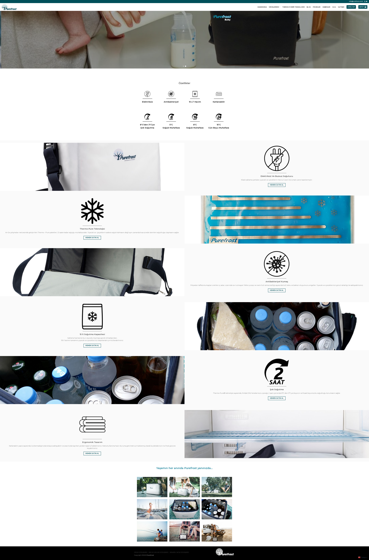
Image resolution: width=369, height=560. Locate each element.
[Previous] (10, 39)
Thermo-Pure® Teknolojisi (293, 7)
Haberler (326, 7)
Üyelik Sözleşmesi (140, 552)
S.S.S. (334, 7)
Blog (309, 7)
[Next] (359, 39)
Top (364, 555)
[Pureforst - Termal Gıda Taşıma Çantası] (9, 7)
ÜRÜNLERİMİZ (274, 7)
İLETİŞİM (341, 7)
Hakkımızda (262, 7)
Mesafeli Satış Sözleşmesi (179, 552)
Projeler (316, 7)
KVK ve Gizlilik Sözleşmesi (158, 552)
